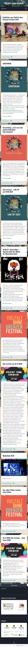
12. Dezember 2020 (8, 449)
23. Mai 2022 (6, 120)
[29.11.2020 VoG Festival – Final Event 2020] (14, 550)
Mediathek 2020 (8, 455)
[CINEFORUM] (14, 79)
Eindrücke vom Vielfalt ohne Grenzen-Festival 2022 (13, 18)
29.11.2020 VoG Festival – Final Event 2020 (14, 539)
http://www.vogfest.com (8, 442)
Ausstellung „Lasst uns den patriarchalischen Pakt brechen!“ (13, 129)
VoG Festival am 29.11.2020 (12, 364)
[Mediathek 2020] (14, 467)
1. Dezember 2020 (8, 483)
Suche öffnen (25, 9)
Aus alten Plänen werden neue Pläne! (12, 491)
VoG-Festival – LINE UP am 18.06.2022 (11, 190)
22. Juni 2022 (6, 56)
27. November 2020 (8, 531)
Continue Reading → (7, 116)
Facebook (3, 588)
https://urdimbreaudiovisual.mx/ (16, 112)
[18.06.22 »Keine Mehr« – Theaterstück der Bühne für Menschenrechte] (14, 270)
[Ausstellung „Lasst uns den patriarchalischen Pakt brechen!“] (14, 148)
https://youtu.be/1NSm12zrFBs (10, 52)
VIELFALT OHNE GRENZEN (14, 3)
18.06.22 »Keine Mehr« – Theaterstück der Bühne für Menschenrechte (11, 251)
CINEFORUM (7, 63)
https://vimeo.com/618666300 (10, 110)
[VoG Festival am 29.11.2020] (14, 374)
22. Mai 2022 (6, 308)
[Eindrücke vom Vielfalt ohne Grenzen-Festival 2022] (14, 32)
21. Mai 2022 (6, 357)
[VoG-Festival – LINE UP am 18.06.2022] (14, 208)
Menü (4, 8)
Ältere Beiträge (14, 585)
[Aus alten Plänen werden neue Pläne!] (14, 508)
